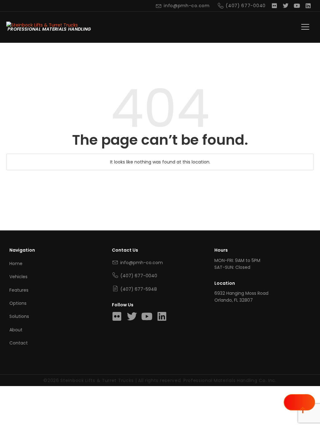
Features (18, 290)
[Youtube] (296, 5)
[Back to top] (299, 402)
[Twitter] (285, 5)
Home (15, 263)
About (15, 330)
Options (18, 303)
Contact (18, 343)
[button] (305, 27)
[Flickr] (274, 5)
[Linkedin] (308, 5)
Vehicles (18, 277)
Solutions (19, 316)
